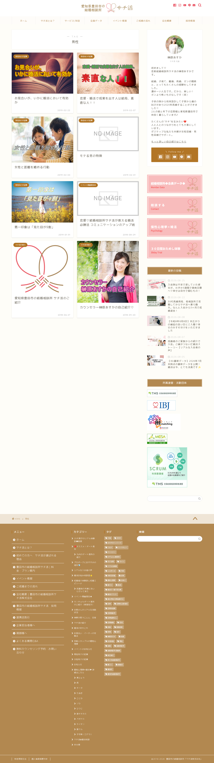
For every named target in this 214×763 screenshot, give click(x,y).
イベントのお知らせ (83, 649)
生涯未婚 (111, 641)
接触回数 (120, 627)
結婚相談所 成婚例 (114, 651)
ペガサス (81, 719)
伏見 (122, 576)
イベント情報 (120, 20)
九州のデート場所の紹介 (86, 556)
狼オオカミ (82, 713)
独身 (122, 637)
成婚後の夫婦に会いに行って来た (86, 590)
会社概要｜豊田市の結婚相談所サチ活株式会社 (36, 596)
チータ (80, 688)
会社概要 (167, 20)
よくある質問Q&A (27, 641)
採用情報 (190, 20)
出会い (123, 580)
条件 (118, 632)
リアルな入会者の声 (83, 570)
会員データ (96, 20)
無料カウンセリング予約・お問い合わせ (36, 650)
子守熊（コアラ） (85, 734)
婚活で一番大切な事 (114, 590)
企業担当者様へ (25, 625)
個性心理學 (111, 580)
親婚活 (120, 665)
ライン (122, 562)
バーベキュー (122, 548)
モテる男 (111, 562)
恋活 (121, 623)
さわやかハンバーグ (114, 543)
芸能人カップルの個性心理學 (85, 642)
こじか (80, 698)
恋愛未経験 (111, 608)
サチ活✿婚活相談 (82, 739)
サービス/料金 (72, 20)
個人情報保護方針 (40, 759)
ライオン (81, 724)
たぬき (80, 693)
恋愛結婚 (111, 623)
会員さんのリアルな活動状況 (85, 611)
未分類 (77, 744)
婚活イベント (112, 594)
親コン (110, 665)
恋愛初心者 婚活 (122, 604)
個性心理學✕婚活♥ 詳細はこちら (84, 671)
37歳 (109, 538)
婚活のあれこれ (81, 628)
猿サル (80, 729)
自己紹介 (111, 655)
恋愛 (109, 604)
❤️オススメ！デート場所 (84, 548)
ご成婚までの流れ (27, 586)
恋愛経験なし (112, 618)
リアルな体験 (112, 566)
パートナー (111, 552)
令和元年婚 (111, 576)
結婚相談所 (120, 646)
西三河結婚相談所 (114, 660)
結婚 (109, 646)
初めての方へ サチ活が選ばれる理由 (36, 557)
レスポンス (111, 571)
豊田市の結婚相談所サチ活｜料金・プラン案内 (35, 568)
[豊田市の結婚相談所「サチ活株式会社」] (107, 11)
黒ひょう (81, 677)
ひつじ (80, 708)
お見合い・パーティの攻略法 (85, 634)
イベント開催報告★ (83, 596)
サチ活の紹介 (80, 623)
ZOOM (119, 538)
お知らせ (78, 664)
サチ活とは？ (48, 20)
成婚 (109, 627)
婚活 (119, 585)
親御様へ (21, 633)
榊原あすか (111, 637)
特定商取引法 (20, 759)
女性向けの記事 (81, 659)
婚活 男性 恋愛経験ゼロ (115, 599)
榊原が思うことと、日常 (85, 617)
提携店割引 (23, 617)
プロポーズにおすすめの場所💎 (85, 564)
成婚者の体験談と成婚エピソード (85, 582)
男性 (121, 641)
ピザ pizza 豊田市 (114, 557)
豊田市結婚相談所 (114, 674)
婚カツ (110, 585)
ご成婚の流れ (143, 20)
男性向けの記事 (81, 654)
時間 (109, 632)
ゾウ (79, 703)
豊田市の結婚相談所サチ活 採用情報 (36, 607)
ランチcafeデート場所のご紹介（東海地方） (84, 603)
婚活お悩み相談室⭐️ (83, 575)
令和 (122, 571)
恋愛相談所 (111, 613)
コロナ (110, 548)
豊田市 (110, 669)
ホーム (23, 20)
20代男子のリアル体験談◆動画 (84, 540)
